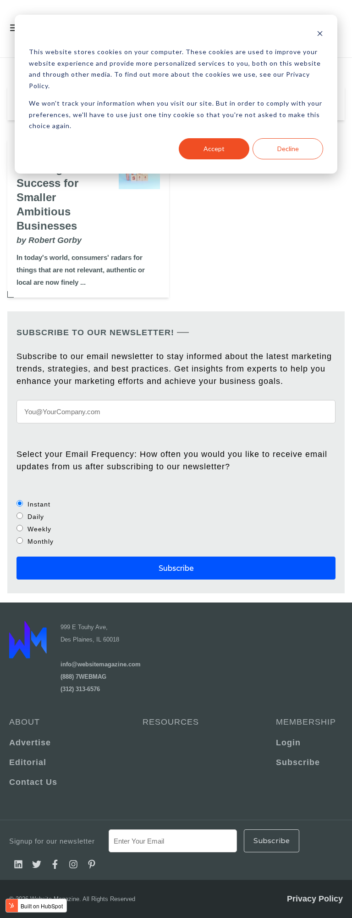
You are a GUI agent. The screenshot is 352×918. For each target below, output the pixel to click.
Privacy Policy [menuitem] (315, 898)
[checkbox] (176, 522)
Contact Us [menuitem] (33, 782)
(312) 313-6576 (80, 689)
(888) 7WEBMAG (83, 676)
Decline (288, 148)
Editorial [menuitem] (27, 762)
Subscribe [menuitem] (298, 762)
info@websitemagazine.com (100, 664)
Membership (306, 722)
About (24, 722)
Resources (171, 722)
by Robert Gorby (49, 240)
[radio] (176, 504)
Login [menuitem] (288, 742)
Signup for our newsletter (52, 841)
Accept (214, 148)
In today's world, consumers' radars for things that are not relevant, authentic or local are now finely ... (80, 269)
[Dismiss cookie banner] (320, 34)
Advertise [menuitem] (30, 742)
